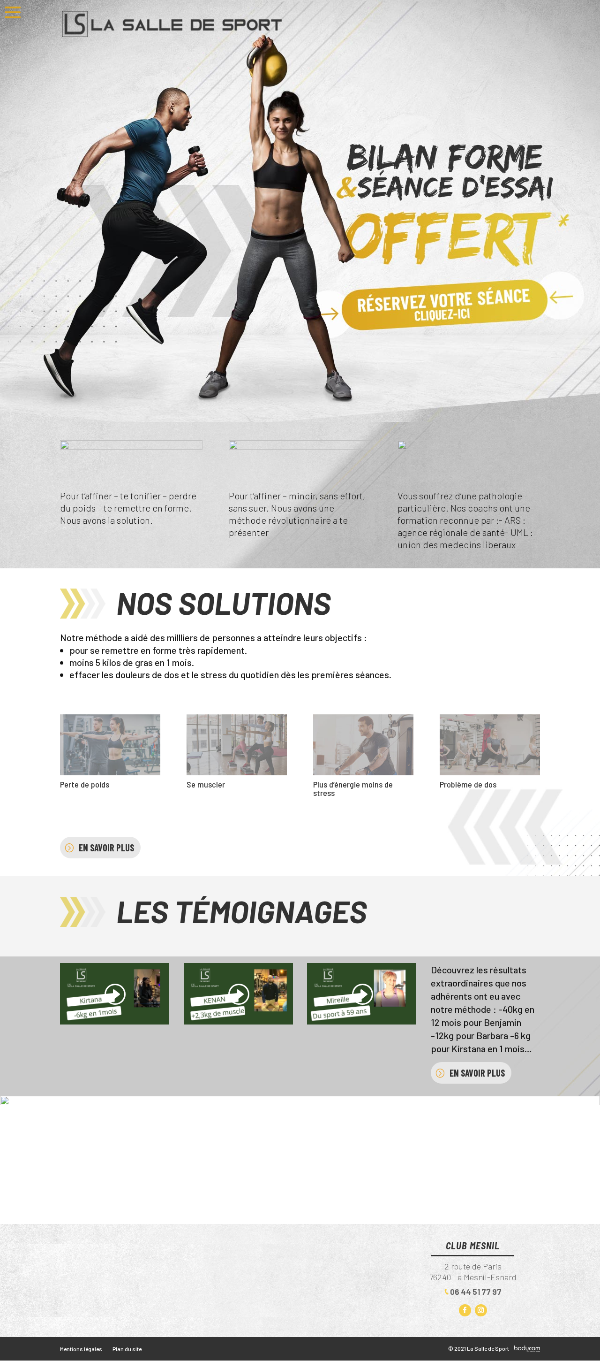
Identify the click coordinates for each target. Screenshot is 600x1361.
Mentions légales (81, 1349)
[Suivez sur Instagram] (481, 1310)
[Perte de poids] (110, 771)
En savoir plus (106, 847)
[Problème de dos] (490, 771)
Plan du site (127, 1349)
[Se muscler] (237, 771)
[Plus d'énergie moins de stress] (363, 771)
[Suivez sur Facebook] (465, 1310)
